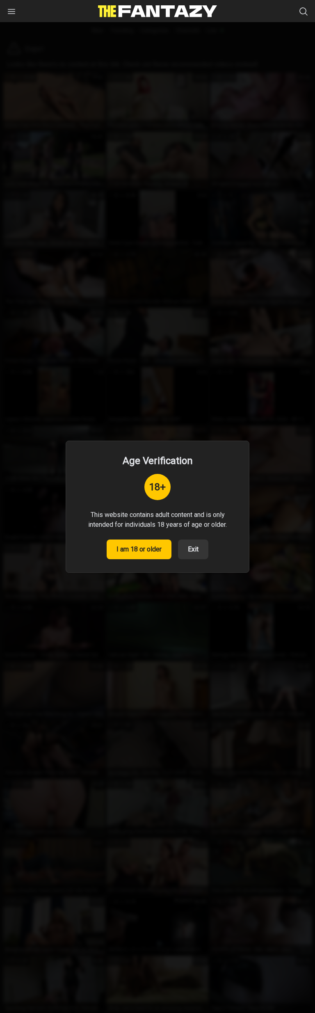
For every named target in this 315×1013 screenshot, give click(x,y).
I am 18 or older (139, 549)
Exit (193, 549)
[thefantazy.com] (157, 11)
